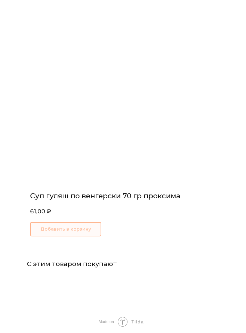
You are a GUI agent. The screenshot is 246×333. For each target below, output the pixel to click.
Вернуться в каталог (32, 9)
